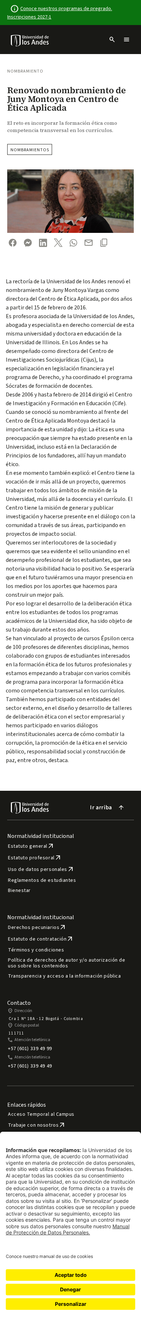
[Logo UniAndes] (30, 40)
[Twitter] (58, 242)
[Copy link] (103, 242)
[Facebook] (12, 242)
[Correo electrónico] (88, 242)
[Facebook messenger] (27, 242)
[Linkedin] (43, 242)
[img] (30, 40)
